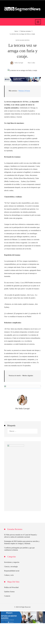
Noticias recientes (22, 40)
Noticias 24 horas (24, 91)
